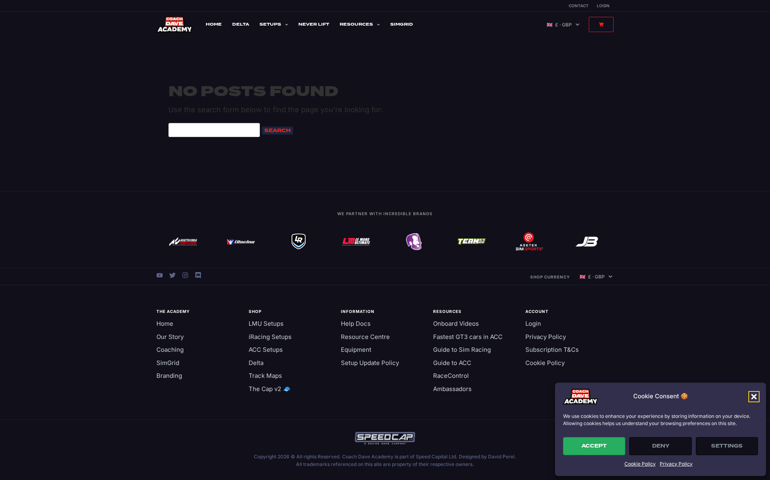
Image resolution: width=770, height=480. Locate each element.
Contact (579, 5)
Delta (240, 24)
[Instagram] (185, 275)
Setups (270, 24)
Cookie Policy (640, 464)
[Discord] (198, 275)
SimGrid (401, 24)
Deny (660, 446)
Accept (594, 446)
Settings (727, 446)
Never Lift (313, 24)
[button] (754, 397)
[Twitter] (172, 275)
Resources (356, 24)
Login (603, 5)
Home (214, 24)
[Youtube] (159, 275)
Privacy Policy (676, 464)
